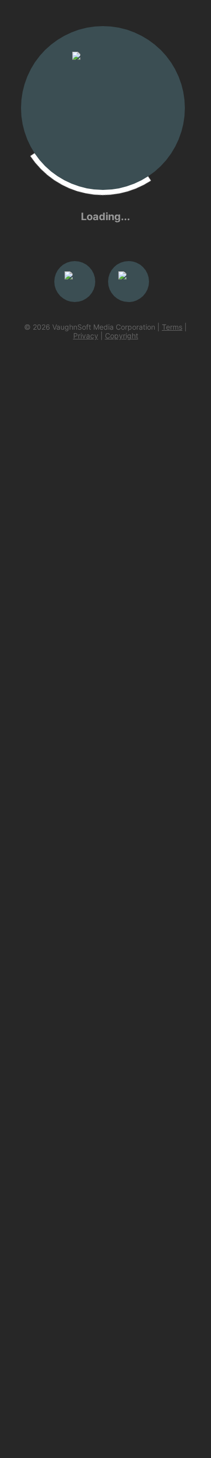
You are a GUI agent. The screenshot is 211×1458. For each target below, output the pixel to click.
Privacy (85, 335)
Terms (172, 327)
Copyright (121, 335)
